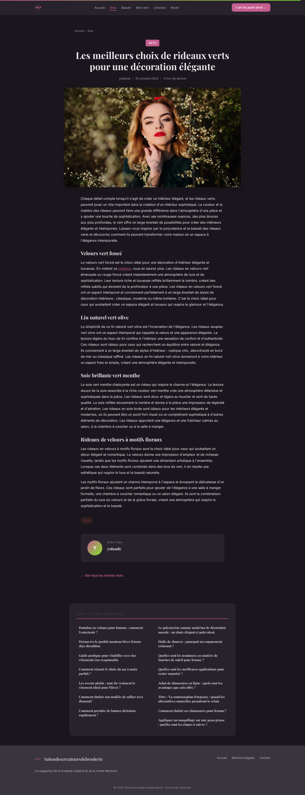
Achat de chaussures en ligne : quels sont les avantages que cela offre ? (190, 685)
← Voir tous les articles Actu (102, 575)
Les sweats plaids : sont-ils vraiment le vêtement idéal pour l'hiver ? (107, 685)
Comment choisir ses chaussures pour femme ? (192, 711)
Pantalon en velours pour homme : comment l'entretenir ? (111, 630)
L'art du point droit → (251, 7)
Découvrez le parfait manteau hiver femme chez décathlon (110, 643)
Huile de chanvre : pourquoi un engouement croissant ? (190, 643)
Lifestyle (160, 7)
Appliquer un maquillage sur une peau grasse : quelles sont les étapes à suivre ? (191, 722)
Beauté (126, 7)
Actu (113, 7)
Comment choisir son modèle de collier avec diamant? (111, 699)
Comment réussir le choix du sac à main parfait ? (108, 671)
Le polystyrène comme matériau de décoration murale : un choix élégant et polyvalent (192, 630)
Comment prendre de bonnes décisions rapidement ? (107, 713)
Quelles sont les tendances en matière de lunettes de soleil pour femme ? (188, 657)
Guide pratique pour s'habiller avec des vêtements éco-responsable (107, 657)
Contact (265, 757)
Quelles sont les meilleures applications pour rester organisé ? (191, 671)
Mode (175, 7)
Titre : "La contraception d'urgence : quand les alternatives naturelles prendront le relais (191, 699)
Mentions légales (243, 757)
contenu (124, 268)
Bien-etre (142, 7)
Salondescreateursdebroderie (73, 759)
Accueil (100, 7)
